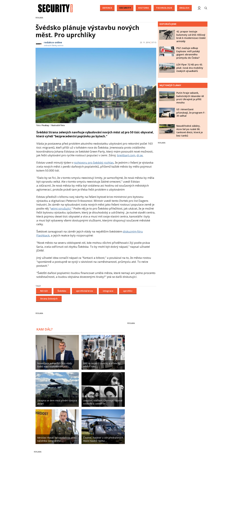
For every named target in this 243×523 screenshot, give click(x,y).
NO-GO (44, 290)
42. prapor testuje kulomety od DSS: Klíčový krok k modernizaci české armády (190, 36)
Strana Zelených (49, 298)
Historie (143, 7)
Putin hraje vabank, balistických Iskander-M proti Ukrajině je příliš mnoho (190, 97)
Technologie (164, 7)
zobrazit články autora (53, 45)
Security (125, 7)
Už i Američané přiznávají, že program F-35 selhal (190, 112)
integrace (108, 290)
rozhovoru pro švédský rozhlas (94, 162)
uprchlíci (127, 290)
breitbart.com (126, 155)
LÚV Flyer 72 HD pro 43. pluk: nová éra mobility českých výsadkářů (189, 68)
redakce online (53, 42)
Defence (107, 7)
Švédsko (62, 290)
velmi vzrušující (61, 208)
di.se (140, 155)
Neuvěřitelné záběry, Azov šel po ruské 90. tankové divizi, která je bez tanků (189, 130)
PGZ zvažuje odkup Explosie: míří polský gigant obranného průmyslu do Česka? (188, 52)
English (184, 7)
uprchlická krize (84, 290)
